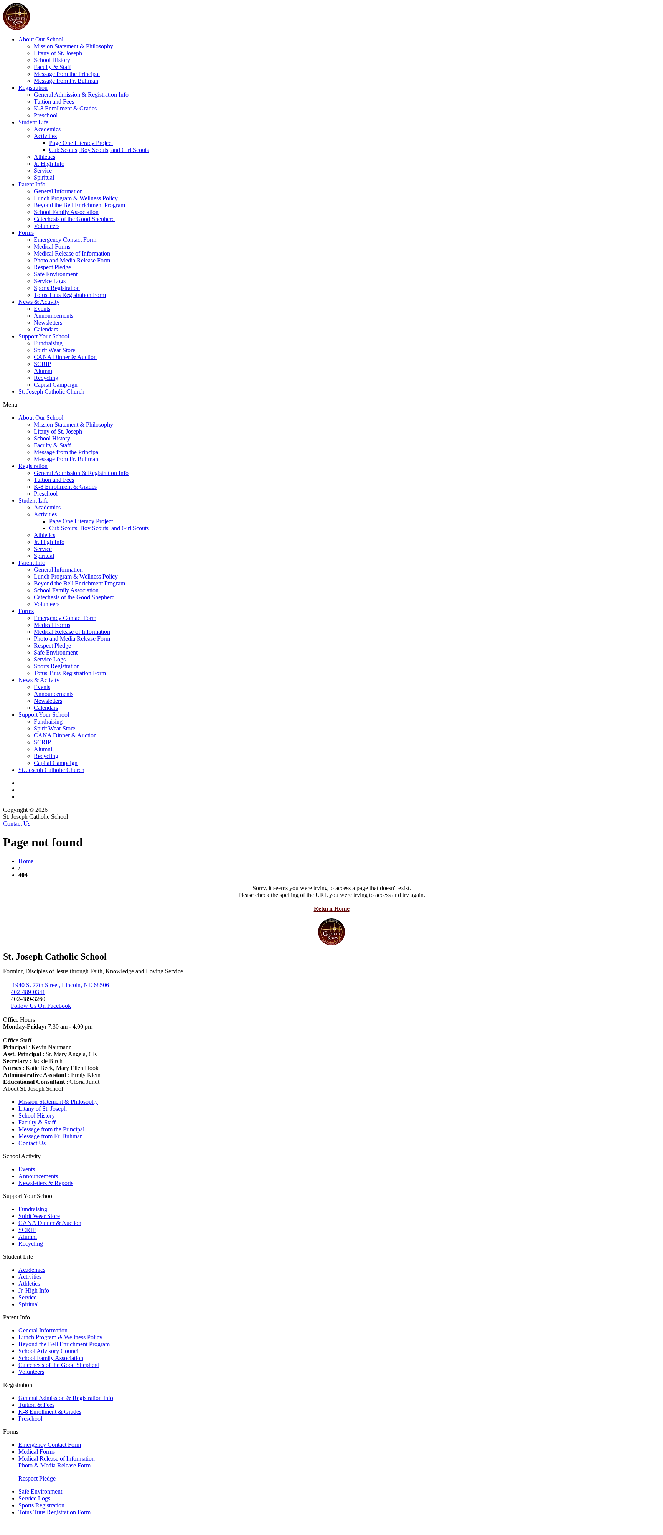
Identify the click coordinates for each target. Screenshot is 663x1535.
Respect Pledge (52, 267)
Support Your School (43, 336)
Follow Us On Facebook (41, 1005)
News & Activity (38, 301)
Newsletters (48, 322)
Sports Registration (57, 288)
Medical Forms (52, 246)
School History (52, 60)
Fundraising (48, 343)
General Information (58, 191)
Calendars (46, 329)
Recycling (46, 377)
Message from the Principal (67, 74)
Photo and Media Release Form (72, 260)
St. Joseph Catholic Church (51, 391)
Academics (47, 129)
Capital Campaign (56, 384)
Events (42, 308)
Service (43, 170)
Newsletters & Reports (45, 1183)
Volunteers (46, 226)
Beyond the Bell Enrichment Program (79, 205)
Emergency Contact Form (65, 239)
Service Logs (50, 281)
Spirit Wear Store (54, 350)
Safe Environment (56, 274)
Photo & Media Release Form (55, 1465)
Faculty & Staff (52, 67)
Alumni (43, 371)
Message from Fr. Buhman (66, 80)
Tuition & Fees (36, 1404)
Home (25, 861)
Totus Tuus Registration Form (70, 295)
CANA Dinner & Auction (65, 357)
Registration (33, 87)
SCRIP (42, 364)
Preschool (46, 115)
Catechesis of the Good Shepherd (74, 219)
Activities (45, 136)
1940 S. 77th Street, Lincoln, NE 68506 (60, 985)
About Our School (40, 39)
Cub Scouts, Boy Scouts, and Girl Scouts (99, 150)
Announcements (53, 315)
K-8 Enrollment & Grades (65, 108)
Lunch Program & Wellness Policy (76, 198)
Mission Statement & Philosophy (73, 46)
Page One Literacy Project (81, 143)
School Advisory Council (49, 1351)
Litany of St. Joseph (58, 53)
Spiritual (44, 177)
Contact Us (16, 823)
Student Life (33, 122)
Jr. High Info (49, 163)
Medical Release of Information (72, 253)
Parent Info (31, 184)
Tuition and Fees (54, 101)
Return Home (332, 908)
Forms (26, 232)
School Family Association (66, 212)
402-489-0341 (28, 992)
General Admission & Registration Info (81, 94)
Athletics (44, 156)
